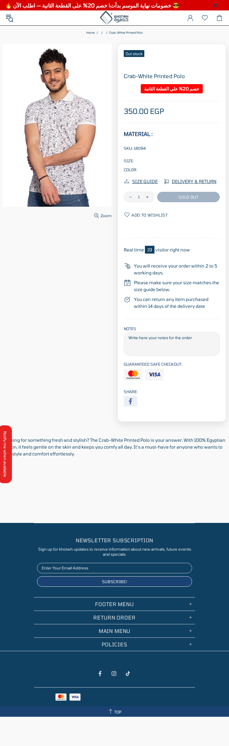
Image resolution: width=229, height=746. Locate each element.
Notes (130, 328)
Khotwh (114, 17)
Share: (131, 391)
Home (90, 32)
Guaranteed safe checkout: (153, 364)
